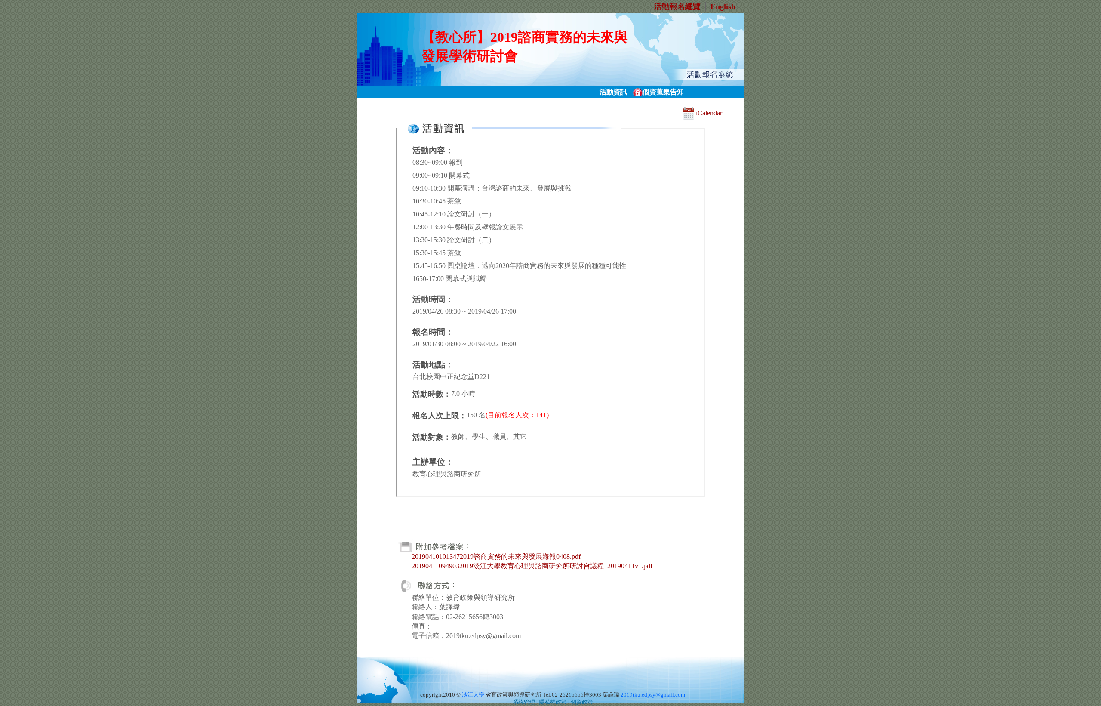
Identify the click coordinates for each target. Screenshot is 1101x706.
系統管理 (524, 702)
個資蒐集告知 (663, 92)
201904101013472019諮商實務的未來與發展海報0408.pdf (496, 556)
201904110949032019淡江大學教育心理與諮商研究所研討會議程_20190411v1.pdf (532, 566)
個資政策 (582, 702)
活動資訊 (613, 92)
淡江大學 (473, 695)
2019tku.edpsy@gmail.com (653, 695)
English (722, 6)
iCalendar (708, 113)
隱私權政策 (553, 702)
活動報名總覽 (677, 6)
